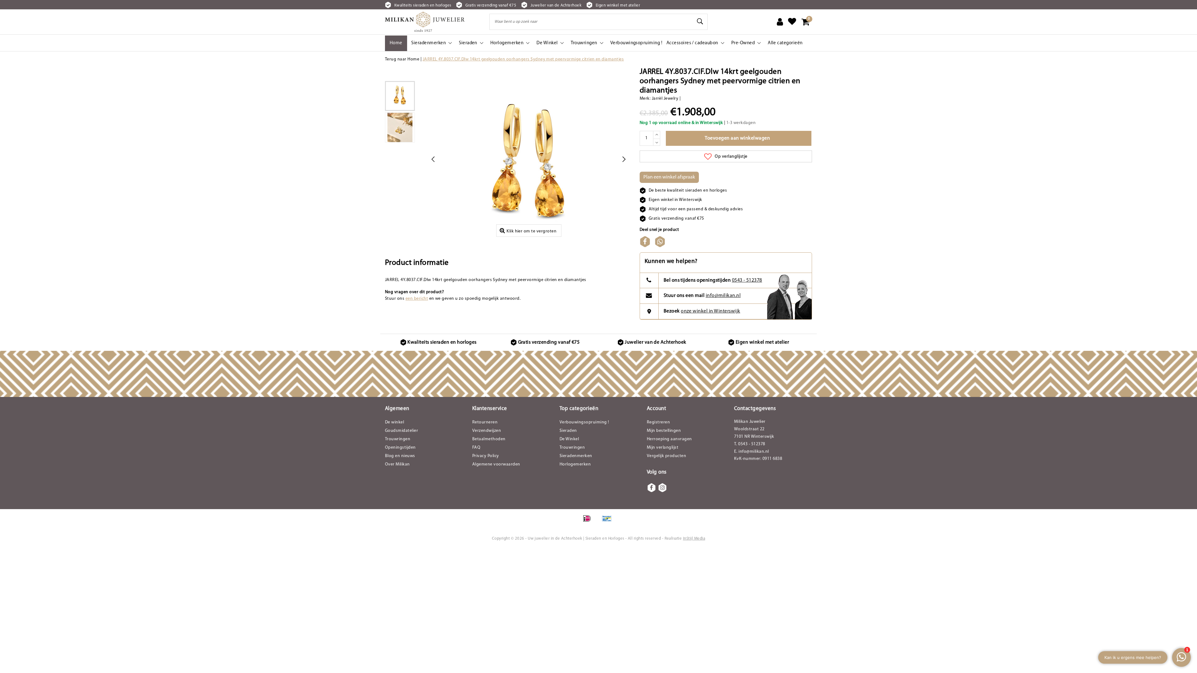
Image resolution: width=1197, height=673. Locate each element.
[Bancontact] (608, 521)
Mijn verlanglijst (662, 447)
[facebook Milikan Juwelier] (651, 487)
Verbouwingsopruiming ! (584, 422)
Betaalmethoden (489, 439)
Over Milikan (397, 464)
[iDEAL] (589, 521)
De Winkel (569, 439)
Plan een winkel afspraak (669, 177)
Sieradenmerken (576, 456)
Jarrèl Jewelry (665, 98)
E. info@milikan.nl (751, 451)
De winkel (394, 422)
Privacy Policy (485, 456)
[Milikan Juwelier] (424, 22)
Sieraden (568, 430)
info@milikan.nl (723, 295)
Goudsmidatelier (401, 430)
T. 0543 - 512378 (749, 444)
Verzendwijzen (486, 430)
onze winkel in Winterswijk (710, 311)
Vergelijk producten (666, 456)
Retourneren (485, 422)
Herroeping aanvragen (669, 439)
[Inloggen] (780, 21)
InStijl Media (694, 539)
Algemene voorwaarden (496, 464)
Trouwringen (397, 439)
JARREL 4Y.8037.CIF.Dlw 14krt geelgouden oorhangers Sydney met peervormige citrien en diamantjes (523, 59)
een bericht (417, 298)
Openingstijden (400, 447)
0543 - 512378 (747, 280)
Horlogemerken (575, 464)
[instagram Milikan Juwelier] (662, 487)
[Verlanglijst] (792, 21)
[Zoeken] (700, 21)
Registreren (658, 422)
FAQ (476, 447)
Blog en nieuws (400, 456)
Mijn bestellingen (664, 430)
